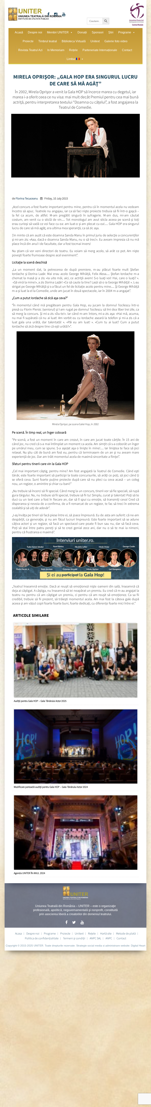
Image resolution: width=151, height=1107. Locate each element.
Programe (124, 32)
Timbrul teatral (47, 41)
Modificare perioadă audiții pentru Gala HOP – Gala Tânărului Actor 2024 (51, 786)
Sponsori (97, 32)
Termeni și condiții (74, 937)
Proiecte (28, 41)
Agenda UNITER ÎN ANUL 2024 (29, 872)
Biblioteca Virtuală (74, 41)
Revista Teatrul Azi (30, 50)
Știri (110, 32)
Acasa (18, 932)
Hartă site (106, 932)
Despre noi (35, 32)
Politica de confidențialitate (42, 937)
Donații (82, 32)
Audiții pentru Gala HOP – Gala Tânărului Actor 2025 (40, 700)
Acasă (19, 32)
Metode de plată (126, 932)
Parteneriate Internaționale (99, 50)
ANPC (109, 937)
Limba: (71, 59)
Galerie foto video (115, 41)
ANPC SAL (95, 937)
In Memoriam (55, 50)
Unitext (95, 41)
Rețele (73, 50)
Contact (127, 50)
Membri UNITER (58, 32)
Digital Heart (138, 944)
